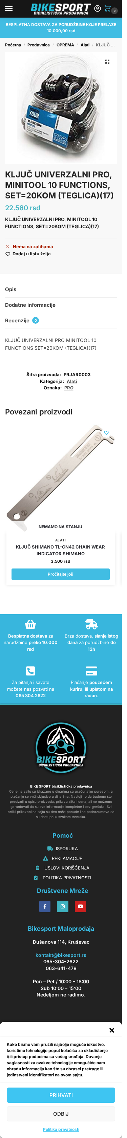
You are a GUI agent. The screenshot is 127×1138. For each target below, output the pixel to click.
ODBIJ (61, 1114)
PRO (68, 387)
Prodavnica (38, 44)
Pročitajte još (60, 574)
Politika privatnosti (61, 1129)
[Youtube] (80, 906)
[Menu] (15, 9)
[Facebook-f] (45, 906)
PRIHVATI (61, 1095)
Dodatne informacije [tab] (30, 305)
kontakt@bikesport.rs (61, 955)
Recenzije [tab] (21, 320)
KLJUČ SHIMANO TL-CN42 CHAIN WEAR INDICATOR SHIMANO (60, 550)
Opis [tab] (10, 289)
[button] (111, 1030)
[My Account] (97, 9)
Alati (85, 44)
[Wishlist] (106, 433)
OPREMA (65, 44)
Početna (13, 44)
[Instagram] (62, 906)
